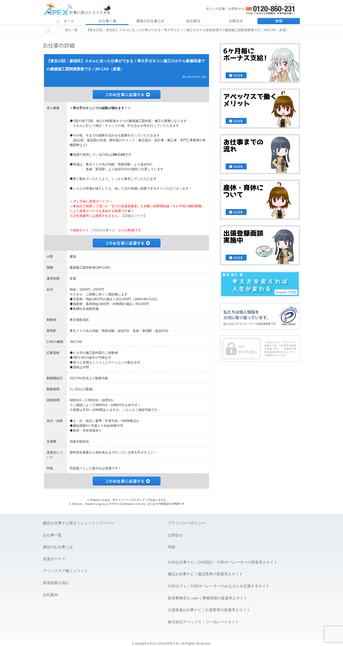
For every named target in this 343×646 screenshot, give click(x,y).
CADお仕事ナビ (103, 230)
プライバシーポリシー (186, 523)
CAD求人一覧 (107, 21)
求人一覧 (71, 30)
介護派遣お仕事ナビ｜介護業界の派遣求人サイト (209, 610)
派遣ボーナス (54, 559)
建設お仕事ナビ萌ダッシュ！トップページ (78, 523)
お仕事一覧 (52, 535)
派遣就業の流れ (56, 583)
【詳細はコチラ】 (134, 216)
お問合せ (235, 21)
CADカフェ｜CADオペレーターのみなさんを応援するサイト (219, 586)
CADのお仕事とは (150, 21)
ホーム (64, 21)
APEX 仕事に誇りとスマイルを (80, 10)
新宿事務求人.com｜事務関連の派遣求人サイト (207, 598)
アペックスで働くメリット (65, 571)
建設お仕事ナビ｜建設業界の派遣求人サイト (205, 574)
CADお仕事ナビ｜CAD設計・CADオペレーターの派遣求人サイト (222, 562)
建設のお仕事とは (58, 547)
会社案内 (193, 21)
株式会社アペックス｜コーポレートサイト (203, 622)
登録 (278, 21)
